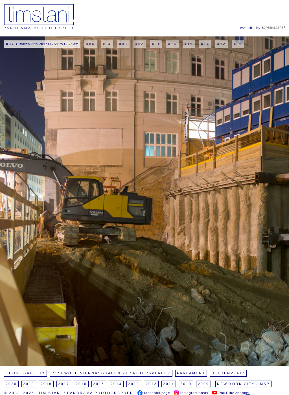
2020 (11, 384)
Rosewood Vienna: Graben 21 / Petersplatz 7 (111, 373)
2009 (203, 384)
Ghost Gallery (25, 373)
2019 (28, 384)
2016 (81, 384)
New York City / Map (243, 384)
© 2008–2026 (19, 393)
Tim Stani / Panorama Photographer (85, 393)
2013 (133, 384)
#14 (205, 44)
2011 (168, 384)
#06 (90, 44)
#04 (107, 44)
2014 (116, 384)
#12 (221, 44)
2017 (63, 384)
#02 (139, 44)
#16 (172, 44)
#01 (156, 44)
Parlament (191, 373)
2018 (46, 384)
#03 (123, 44)
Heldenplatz (228, 373)
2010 (186, 384)
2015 (98, 384)
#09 (238, 44)
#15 (189, 44)
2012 (151, 384)
